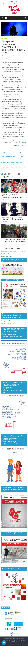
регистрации (22, 142)
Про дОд (12, 55)
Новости (4, 38)
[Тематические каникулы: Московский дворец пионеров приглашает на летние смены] (14, 180)
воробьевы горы (7, 57)
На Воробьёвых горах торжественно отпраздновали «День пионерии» (14, 240)
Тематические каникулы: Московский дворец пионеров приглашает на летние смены (12, 195)
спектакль (13, 57)
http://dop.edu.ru (21, 145)
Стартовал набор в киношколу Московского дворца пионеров (12, 218)
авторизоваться (5, 253)
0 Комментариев (20, 55)
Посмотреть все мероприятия (8, 323)
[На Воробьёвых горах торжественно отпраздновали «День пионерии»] (14, 225)
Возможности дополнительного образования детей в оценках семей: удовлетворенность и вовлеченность (13, 166)
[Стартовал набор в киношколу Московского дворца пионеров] (14, 203)
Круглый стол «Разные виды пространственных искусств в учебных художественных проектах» (13, 154)
